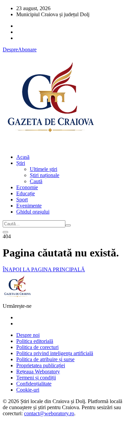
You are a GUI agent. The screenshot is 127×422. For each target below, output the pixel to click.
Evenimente (29, 205)
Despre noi (28, 335)
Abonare (27, 49)
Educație (25, 193)
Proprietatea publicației (40, 365)
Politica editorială (34, 341)
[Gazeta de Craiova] (50, 145)
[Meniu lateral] (5, 232)
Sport (22, 199)
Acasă (22, 157)
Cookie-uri (27, 390)
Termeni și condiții (36, 377)
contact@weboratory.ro (49, 413)
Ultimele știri (43, 169)
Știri (20, 163)
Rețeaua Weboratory (38, 371)
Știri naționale (44, 175)
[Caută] (68, 225)
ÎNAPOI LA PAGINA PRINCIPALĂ (44, 269)
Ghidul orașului (32, 212)
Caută (36, 181)
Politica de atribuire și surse (45, 359)
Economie (27, 187)
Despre (10, 49)
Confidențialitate (33, 384)
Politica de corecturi (37, 347)
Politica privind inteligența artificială (54, 353)
